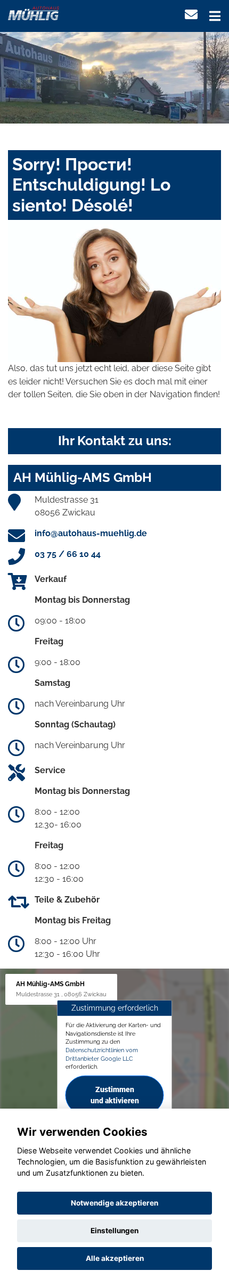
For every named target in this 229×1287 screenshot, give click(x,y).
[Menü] (215, 16)
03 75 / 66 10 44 (68, 554)
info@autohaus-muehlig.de (91, 533)
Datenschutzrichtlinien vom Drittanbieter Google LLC (102, 1054)
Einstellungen (114, 1230)
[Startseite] (33, 13)
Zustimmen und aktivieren (115, 1095)
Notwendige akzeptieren (114, 1203)
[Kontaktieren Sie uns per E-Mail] (191, 14)
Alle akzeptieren (115, 1258)
